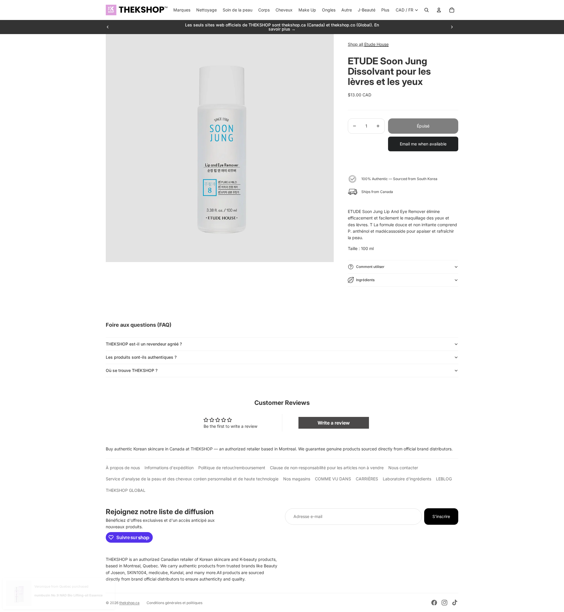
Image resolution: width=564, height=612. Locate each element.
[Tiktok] (454, 602)
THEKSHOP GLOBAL (125, 490)
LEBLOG (444, 478)
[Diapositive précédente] (107, 27)
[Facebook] (434, 602)
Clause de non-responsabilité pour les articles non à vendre (327, 467)
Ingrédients (365, 280)
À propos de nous (123, 467)
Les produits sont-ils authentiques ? (141, 357)
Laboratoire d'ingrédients (407, 478)
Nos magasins (296, 478)
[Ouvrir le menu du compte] (438, 10)
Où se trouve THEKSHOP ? (131, 370)
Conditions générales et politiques (174, 603)
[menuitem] (385, 10)
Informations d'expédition (169, 467)
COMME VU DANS (333, 478)
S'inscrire (441, 516)
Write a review (334, 423)
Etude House (376, 44)
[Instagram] (444, 602)
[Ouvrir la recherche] (426, 10)
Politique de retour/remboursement (231, 467)
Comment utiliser (370, 266)
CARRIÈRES (367, 478)
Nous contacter (403, 467)
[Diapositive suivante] (451, 27)
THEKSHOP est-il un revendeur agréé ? (144, 343)
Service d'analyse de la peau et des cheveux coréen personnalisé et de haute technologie (192, 478)
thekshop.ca (129, 603)
